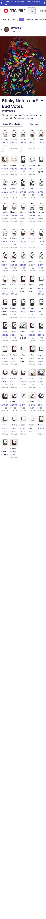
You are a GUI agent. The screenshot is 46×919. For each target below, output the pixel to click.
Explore (5, 19)
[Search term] (32, 10)
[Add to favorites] (37, 100)
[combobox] (31, 11)
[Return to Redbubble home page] (14, 11)
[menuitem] (5, 19)
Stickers (29, 19)
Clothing (17, 19)
